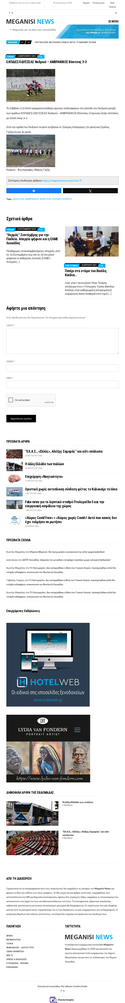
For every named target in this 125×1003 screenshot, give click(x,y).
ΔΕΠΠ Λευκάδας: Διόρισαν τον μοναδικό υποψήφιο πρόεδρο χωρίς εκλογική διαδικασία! (66, 559)
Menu (115, 21)
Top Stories (71, 265)
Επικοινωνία (98, 2)
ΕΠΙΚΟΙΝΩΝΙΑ (12, 967)
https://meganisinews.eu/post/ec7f (62, 180)
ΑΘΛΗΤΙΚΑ (18, 199)
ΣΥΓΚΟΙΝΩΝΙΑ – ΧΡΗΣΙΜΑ (17, 963)
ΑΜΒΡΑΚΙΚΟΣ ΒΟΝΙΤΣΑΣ (38, 199)
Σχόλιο (10, 325)
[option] (77, 42)
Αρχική (86, 2)
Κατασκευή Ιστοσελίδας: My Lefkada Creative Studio (62, 986)
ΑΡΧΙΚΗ (9, 935)
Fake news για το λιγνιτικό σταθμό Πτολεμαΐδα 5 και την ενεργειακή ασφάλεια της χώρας (76, 42)
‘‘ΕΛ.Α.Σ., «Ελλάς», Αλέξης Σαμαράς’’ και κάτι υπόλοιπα (63, 451)
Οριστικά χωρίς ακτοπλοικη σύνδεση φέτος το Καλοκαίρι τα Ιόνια (71, 489)
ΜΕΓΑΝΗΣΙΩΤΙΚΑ (13, 939)
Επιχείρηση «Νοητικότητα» (44, 477)
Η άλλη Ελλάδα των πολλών (44, 464)
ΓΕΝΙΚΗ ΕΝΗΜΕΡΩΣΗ (15, 951)
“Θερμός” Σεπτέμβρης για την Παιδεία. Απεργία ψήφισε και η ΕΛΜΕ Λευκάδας (32, 239)
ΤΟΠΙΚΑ (10, 56)
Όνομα (10, 361)
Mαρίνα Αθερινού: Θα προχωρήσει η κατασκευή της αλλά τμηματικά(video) (67, 551)
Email (9, 378)
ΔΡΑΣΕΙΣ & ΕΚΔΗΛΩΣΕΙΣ (16, 959)
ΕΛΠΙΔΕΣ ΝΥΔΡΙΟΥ (62, 199)
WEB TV (9, 955)
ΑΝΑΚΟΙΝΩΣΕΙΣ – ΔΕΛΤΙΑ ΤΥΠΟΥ (20, 947)
